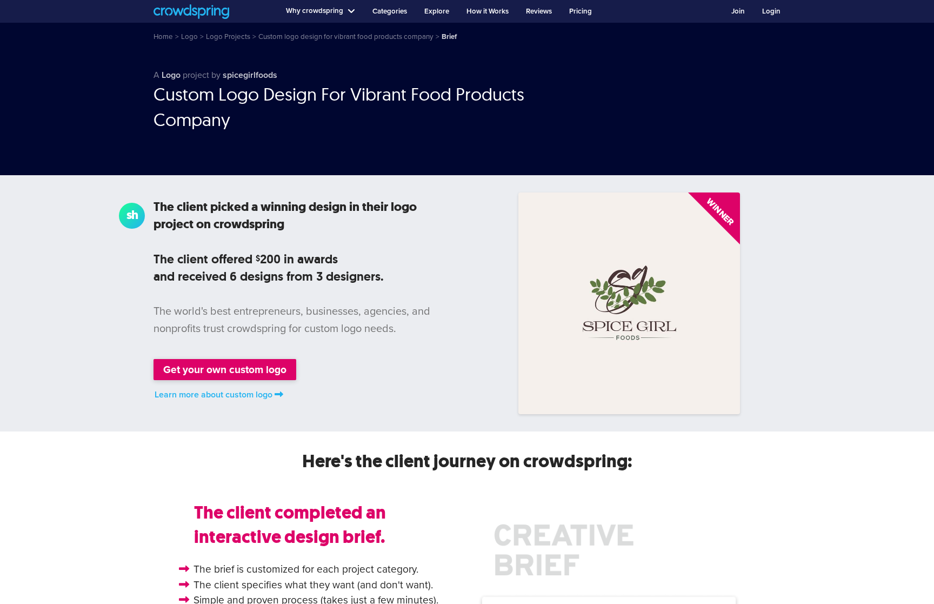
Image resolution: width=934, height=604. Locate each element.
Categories (389, 11)
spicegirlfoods (250, 75)
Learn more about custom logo (213, 394)
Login (771, 11)
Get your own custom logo (224, 369)
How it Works (487, 11)
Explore (436, 11)
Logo (171, 75)
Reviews (539, 11)
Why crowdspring (314, 10)
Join (738, 11)
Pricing (580, 11)
